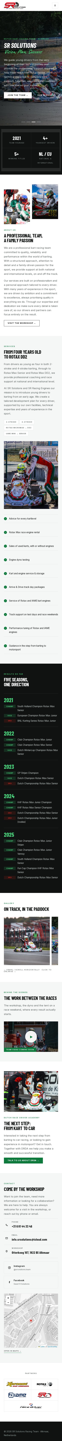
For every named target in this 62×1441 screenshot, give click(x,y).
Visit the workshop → (22, 323)
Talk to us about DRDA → (23, 1160)
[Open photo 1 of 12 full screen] (27, 941)
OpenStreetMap (52, 1346)
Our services (45, 95)
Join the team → (18, 95)
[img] (31, 1321)
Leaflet (42, 1346)
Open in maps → (12, 1351)
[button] (31, 1320)
